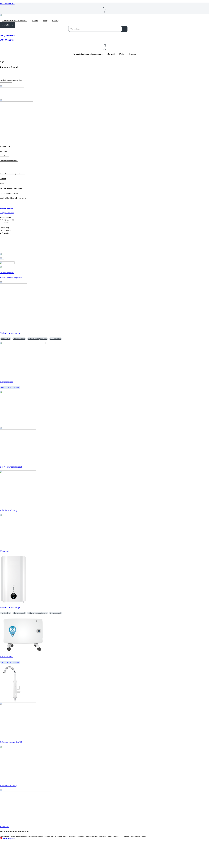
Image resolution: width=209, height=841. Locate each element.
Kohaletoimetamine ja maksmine (14, 21)
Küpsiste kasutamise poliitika (11, 278)
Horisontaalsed (19, 339)
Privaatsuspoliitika (7, 273)
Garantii (35, 21)
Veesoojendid (5, 146)
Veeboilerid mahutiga (10, 333)
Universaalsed (55, 339)
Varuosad (3, 151)
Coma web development (9, 133)
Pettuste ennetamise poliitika (11, 188)
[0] (104, 9)
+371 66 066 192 (7, 4)
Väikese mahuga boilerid (37, 339)
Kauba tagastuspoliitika (9, 193)
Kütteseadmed (6, 382)
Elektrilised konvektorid (10, 387)
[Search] (124, 28)
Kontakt (55, 21)
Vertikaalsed (5, 339)
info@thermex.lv (7, 35)
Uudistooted (4, 156)
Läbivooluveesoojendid (9, 161)
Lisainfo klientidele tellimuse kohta (13, 198)
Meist (45, 21)
